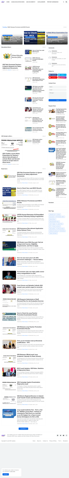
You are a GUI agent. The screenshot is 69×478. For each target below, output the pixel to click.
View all (43, 47)
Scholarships (62, 230)
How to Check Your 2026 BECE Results (38, 51)
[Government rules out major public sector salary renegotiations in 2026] (9, 275)
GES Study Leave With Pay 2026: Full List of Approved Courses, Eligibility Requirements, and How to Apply (38, 89)
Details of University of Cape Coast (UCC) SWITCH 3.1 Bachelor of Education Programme (61, 174)
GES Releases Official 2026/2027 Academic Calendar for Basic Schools (29, 355)
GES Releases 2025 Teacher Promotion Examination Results (29, 327)
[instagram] (66, 435)
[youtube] (63, 435)
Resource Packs (60, 228)
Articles (58, 214)
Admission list (52, 214)
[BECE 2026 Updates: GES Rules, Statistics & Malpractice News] (9, 372)
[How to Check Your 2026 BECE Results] (28, 52)
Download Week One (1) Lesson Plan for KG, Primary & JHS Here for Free (61, 134)
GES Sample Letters (60, 216)
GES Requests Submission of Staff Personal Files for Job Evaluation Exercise (37, 119)
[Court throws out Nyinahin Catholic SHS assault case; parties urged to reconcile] (28, 109)
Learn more (12, 471)
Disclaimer (65, 440)
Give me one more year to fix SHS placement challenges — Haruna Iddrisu (38, 99)
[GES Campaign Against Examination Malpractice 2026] (9, 385)
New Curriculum (56, 226)
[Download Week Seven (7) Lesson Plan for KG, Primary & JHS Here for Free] (52, 142)
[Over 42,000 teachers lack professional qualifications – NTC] (9, 344)
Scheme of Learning (53, 230)
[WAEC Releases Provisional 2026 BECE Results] (28, 59)
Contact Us (45, 440)
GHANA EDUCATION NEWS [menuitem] (17, 2)
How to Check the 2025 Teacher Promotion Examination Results (38, 129)
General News (52, 219)
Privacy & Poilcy (53, 440)
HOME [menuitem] (7, 2)
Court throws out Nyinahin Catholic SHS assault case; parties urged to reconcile (37, 109)
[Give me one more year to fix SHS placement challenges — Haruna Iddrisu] (28, 99)
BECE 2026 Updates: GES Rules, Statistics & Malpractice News (30, 369)
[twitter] (60, 435)
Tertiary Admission (53, 233)
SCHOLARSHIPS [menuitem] (41, 2)
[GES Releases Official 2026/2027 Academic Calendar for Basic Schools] (9, 358)
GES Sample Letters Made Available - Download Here (37, 141)
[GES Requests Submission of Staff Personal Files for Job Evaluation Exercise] (28, 119)
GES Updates (12, 440)
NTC (50, 226)
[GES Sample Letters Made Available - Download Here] (28, 141)
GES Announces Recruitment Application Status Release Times (38, 79)
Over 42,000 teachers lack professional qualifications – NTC (29, 341)
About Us (39, 440)
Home (34, 440)
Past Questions (52, 228)
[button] (63, 2)
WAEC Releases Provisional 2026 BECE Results (18, 27)
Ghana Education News (54, 221)
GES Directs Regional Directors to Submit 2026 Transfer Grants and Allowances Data (30, 397)
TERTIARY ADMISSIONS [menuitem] (52, 2)
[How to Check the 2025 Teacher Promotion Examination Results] (28, 129)
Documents (51, 216)
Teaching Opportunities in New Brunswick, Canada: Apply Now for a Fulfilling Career (61, 111)
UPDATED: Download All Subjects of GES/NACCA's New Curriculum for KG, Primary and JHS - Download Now (60, 165)
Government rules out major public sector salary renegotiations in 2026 (30, 272)
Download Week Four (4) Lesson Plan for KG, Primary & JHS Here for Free (61, 126)
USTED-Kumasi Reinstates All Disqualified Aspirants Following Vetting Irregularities (37, 69)
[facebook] (57, 435)
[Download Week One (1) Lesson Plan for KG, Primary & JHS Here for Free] (52, 134)
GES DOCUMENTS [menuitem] (30, 2)
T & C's (59, 440)
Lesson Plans (60, 223)
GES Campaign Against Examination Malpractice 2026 (28, 383)
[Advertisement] (11, 14)
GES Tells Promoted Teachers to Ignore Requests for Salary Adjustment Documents (11, 66)
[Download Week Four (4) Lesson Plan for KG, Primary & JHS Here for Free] (52, 126)
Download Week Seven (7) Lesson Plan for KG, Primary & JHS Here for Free (61, 142)
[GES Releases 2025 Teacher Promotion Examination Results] (9, 330)
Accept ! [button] (6, 474)
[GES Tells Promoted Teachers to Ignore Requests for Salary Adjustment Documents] (12, 56)
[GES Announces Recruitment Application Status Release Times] (28, 79)
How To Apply (52, 223)
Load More (23, 428)
